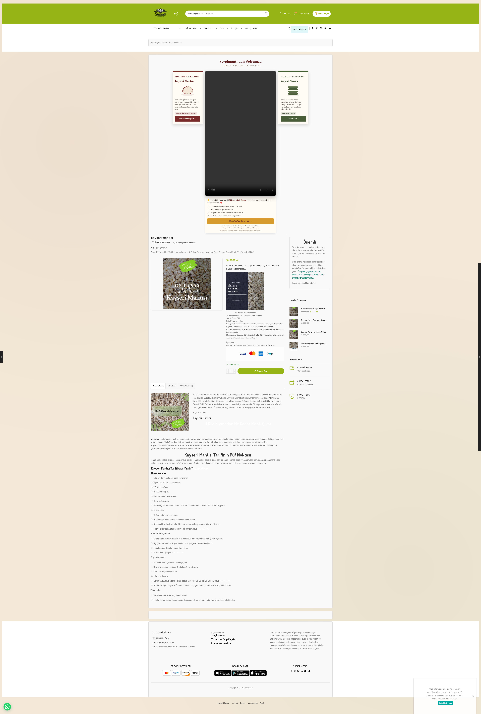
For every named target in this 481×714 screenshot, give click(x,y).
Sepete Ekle (262, 371)
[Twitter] (317, 28)
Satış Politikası (218, 635)
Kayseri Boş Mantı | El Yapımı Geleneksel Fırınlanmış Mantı (314, 343)
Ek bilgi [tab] (171, 386)
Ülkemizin (155, 439)
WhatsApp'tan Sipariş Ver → (240, 221)
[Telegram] (309, 671)
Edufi (262, 703)
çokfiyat (235, 703)
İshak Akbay (241, 200)
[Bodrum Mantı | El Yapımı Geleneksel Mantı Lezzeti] (293, 334)
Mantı (258, 395)
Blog (222, 28)
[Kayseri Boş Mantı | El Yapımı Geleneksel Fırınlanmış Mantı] (293, 346)
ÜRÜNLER (208, 28)
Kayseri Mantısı (175, 42)
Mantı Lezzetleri (183, 252)
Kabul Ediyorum (445, 703)
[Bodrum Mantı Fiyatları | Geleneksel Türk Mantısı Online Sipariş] (293, 323)
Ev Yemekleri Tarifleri (165, 252)
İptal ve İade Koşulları (221, 643)
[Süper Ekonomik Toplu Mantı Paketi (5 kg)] (293, 311)
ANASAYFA (193, 28)
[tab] (158, 386)
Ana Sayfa (155, 42)
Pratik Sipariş (219, 252)
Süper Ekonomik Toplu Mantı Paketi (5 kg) (314, 308)
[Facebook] (312, 28)
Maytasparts (253, 703)
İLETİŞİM (234, 28)
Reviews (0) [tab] (186, 385)
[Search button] (266, 14)
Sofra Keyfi (231, 252)
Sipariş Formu (251, 28)
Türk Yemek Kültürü (245, 252)
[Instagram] (321, 28)
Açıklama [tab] (158, 386)
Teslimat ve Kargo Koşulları (223, 639)
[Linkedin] (330, 28)
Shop (164, 42)
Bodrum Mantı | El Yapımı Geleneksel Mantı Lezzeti (314, 332)
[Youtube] (325, 28)
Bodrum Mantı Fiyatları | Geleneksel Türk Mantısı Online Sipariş (314, 320)
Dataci (242, 703)
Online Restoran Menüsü (202, 252)
